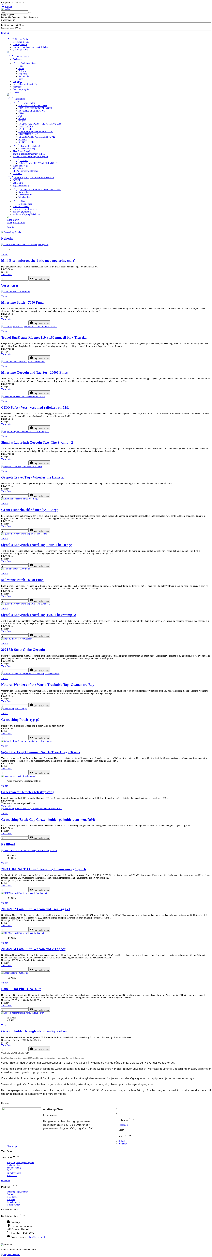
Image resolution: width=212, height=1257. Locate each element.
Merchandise (24, 197)
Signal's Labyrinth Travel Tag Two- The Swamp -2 (38, 615)
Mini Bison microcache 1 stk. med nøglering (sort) (38, 260)
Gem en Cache (18, 56)
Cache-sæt (17, 59)
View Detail (6, 274)
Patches (20, 160)
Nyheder (7, 238)
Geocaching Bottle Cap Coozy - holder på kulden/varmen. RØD (48, 819)
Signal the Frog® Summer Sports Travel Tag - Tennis (40, 752)
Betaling (5, 33)
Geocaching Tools (21, 42)
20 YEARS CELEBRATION (32, 110)
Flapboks (22, 73)
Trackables (16, 99)
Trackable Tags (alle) (26, 146)
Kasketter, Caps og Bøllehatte (26, 214)
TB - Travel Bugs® (21, 151)
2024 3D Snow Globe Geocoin (23, 649)
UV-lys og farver (20, 49)
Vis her (4, 254)
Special (21, 79)
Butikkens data (13, 1165)
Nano (21, 66)
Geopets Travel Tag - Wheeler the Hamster (33, 477)
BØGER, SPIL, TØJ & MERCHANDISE (30, 177)
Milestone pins (25, 204)
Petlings (22, 71)
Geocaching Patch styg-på (20, 720)
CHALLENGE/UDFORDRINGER (35, 108)
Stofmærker (23, 192)
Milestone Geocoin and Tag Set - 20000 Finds (34, 372)
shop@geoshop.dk (36, 1237)
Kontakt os (12, 1175)
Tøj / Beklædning (21, 185)
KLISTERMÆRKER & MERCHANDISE (37, 189)
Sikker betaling (14, 1167)
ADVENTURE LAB (28, 134)
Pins (19, 201)
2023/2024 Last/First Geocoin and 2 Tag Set (33, 949)
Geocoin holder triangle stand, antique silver (34, 1031)
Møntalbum (18, 168)
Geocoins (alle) (24, 103)
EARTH (22, 121)
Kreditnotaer (12, 1197)
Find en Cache (17, 39)
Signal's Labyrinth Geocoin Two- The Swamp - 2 (37, 442)
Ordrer (10, 1194)
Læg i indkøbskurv (39, 278)
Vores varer (10, 285)
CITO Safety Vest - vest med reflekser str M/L (35, 407)
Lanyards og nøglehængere (25, 209)
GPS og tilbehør (20, 44)
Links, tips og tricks (16, 222)
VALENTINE (25, 129)
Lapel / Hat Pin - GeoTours (21, 989)
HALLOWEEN (25, 126)
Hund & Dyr (13, 220)
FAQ (9, 1170)
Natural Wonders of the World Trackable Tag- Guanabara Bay (47, 685)
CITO (21, 113)
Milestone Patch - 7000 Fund (22, 302)
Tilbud (122, 1141)
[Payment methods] (10, 1254)
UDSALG (17, 173)
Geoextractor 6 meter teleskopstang (27, 792)
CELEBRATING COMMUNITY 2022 (36, 137)
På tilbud (8, 844)
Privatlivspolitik (14, 1173)
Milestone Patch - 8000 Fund (22, 580)
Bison (21, 68)
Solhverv (22, 139)
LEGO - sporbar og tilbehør (25, 171)
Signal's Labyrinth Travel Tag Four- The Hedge (36, 545)
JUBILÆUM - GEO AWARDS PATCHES (38, 163)
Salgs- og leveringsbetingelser (20, 1162)
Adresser (11, 1199)
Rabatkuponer (13, 1202)
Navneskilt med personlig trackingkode (30, 156)
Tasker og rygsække (22, 211)
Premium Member (21, 206)
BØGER (17, 180)
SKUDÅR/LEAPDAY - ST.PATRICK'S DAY (40, 124)
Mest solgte (12, 1146)
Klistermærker (24, 194)
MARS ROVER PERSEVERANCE (35, 131)
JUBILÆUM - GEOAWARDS (32, 105)
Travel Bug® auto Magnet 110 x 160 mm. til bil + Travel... (44, 337)
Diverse (16, 92)
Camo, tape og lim (21, 89)
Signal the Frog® (20, 165)
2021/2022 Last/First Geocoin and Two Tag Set (35, 909)
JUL (20, 116)
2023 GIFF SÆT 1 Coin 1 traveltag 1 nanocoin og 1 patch (43, 869)
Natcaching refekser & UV (25, 84)
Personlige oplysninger (17, 1191)
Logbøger (17, 81)
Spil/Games (18, 183)
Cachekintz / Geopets (28, 148)
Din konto (5, 1180)
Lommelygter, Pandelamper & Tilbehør (30, 47)
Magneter (17, 86)
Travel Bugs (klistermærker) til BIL (29, 154)
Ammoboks (23, 76)
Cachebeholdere (24, 63)
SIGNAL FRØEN (26, 142)
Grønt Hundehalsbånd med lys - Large (29, 510)
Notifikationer (13, 1204)
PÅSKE (22, 118)
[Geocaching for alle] (11, 232)
